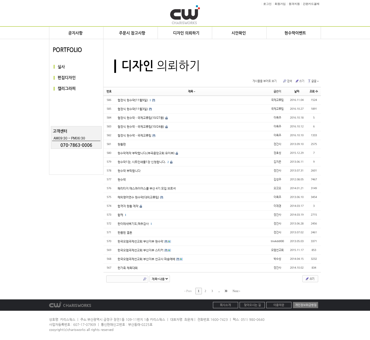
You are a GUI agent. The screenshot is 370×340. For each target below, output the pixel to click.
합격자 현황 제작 (128, 206)
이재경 (277, 206)
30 (226, 291)
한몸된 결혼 (125, 232)
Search (145, 279)
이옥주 (277, 117)
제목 (190, 91)
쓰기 (301, 81)
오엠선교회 (277, 250)
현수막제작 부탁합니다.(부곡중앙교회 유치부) (146, 153)
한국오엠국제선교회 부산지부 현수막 (141, 241)
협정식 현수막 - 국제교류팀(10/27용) (141, 118)
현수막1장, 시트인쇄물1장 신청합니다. (142, 162)
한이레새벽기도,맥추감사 (134, 223)
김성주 (277, 179)
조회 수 (314, 91)
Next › (236, 291)
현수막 (122, 179)
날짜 (296, 91)
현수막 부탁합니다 (129, 170)
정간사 (277, 144)
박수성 (277, 259)
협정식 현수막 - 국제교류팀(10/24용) (141, 126)
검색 (289, 81)
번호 (109, 91)
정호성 (277, 153)
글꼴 (312, 81)
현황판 (122, 144)
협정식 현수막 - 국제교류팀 (135, 135)
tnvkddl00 (277, 241)
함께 (121, 215)
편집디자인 (76, 77)
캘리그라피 (76, 89)
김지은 (277, 161)
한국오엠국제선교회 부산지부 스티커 (141, 250)
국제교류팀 (277, 100)
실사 (76, 66)
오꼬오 (277, 188)
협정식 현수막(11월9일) (133, 100)
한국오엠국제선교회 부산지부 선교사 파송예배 (147, 259)
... (219, 291)
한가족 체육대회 (128, 268)
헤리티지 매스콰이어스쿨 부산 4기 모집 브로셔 (147, 188)
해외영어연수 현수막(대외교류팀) (139, 197)
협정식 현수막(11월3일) (133, 109)
